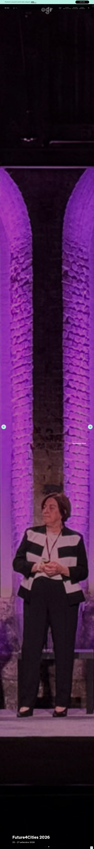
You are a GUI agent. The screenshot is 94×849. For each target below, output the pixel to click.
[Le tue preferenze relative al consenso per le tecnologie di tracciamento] (91, 847)
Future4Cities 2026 (79, 443)
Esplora (82, 2)
